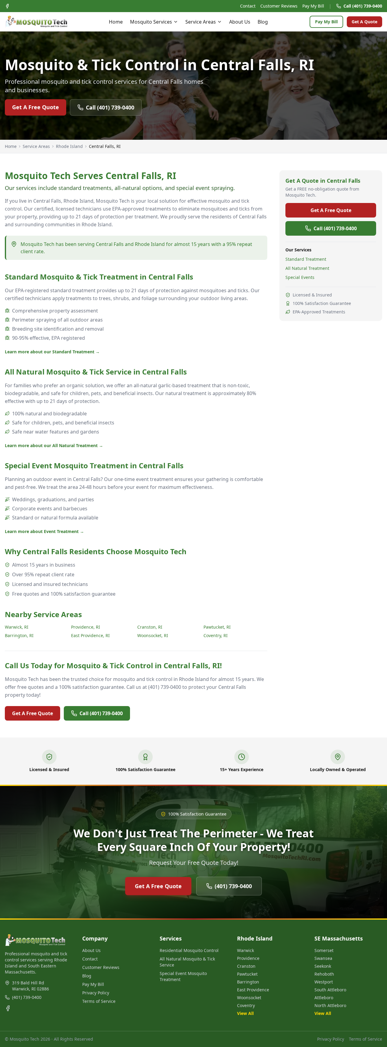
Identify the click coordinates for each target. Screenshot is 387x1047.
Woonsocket (249, 997)
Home (116, 21)
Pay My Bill (313, 6)
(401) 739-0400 (233, 886)
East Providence (253, 990)
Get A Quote (364, 22)
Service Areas (200, 21)
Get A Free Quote (35, 107)
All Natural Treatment (307, 268)
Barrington (248, 982)
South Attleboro (330, 990)
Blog (263, 21)
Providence (248, 958)
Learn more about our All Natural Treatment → (54, 445)
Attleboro (323, 997)
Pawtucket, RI (217, 627)
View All (245, 1013)
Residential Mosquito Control (189, 950)
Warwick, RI (16, 627)
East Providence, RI (90, 635)
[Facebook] (7, 6)
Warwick (245, 950)
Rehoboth (324, 974)
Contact (247, 6)
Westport (323, 982)
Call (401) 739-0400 (362, 6)
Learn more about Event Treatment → (44, 531)
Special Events (299, 277)
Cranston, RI (149, 627)
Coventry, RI (215, 635)
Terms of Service (98, 1001)
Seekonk (322, 966)
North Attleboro (330, 1005)
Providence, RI (85, 627)
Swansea (323, 958)
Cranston (246, 966)
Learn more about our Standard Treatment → (52, 352)
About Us (239, 21)
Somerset (323, 950)
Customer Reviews (279, 6)
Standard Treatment (305, 259)
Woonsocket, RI (152, 635)
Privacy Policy (95, 993)
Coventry (246, 1005)
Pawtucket (247, 974)
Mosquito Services (151, 21)
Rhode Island (69, 146)
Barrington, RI (19, 635)
